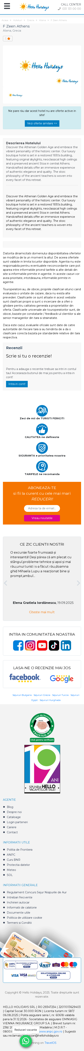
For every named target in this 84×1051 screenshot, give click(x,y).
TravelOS (50, 1043)
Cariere (11, 827)
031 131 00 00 (71, 9)
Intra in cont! (16, 384)
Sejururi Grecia (42, 695)
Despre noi (14, 812)
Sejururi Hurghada (50, 700)
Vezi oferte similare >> (42, 123)
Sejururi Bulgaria (22, 695)
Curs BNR (13, 860)
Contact (12, 832)
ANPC (11, 854)
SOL (10, 875)
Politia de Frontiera (19, 849)
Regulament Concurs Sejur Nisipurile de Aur (37, 892)
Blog (10, 807)
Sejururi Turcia (60, 695)
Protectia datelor (18, 865)
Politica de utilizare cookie (24, 917)
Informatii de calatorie (22, 907)
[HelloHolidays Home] (34, 6)
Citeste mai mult (42, 612)
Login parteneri (17, 822)
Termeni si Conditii (19, 922)
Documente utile (18, 912)
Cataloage (14, 817)
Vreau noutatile (42, 518)
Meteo (11, 870)
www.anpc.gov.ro (50, 1031)
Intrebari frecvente (19, 897)
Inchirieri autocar (18, 902)
